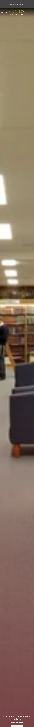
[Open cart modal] (31, 12)
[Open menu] (2, 12)
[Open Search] (6, 12)
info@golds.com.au (14, 5)
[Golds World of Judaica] (17, 12)
